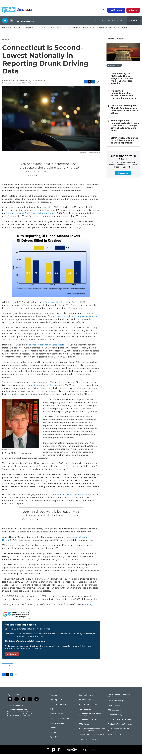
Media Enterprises (57, 723)
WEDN (14, 711)
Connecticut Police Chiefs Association (70, 494)
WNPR (17, 713)
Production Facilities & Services (120, 724)
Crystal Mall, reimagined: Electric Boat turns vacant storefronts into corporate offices (125, 109)
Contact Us (54, 732)
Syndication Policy (115, 715)
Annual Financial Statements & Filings (120, 696)
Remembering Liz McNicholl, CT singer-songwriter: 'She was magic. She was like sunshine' (122, 78)
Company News (56, 700)
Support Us (54, 737)
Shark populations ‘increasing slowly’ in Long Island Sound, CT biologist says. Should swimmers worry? (125, 125)
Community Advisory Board (60, 718)
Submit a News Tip (86, 695)
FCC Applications (114, 710)
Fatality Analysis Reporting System (61, 302)
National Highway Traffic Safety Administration (29, 213)
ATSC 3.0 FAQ (25, 715)
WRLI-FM (29, 713)
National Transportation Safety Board (45, 345)
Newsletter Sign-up (86, 700)
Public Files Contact (13, 715)
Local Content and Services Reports (118, 729)
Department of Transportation (49, 385)
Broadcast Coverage (116, 701)
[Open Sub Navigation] (11, 27)
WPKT (23, 713)
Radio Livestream (86, 709)
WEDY (25, 711)
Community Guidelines (88, 719)
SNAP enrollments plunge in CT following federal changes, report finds (124, 140)
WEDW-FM (10, 713)
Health (5, 39)
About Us (53, 695)
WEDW (20, 711)
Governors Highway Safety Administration (76, 316)
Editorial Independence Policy (119, 719)
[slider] (15, 20)
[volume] (12, 20)
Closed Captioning (115, 705)
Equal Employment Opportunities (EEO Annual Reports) (92, 729)
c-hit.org (88, 604)
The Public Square (115, 735)
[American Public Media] (89, 749)
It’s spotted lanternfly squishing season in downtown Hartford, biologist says (123, 94)
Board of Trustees (56, 714)
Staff (51, 709)
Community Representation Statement (90, 714)
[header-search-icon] (104, 10)
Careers (53, 728)
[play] (5, 20)
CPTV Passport (84, 724)
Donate (134, 10)
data (84, 210)
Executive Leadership (58, 704)
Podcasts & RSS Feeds (88, 704)
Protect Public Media (108, 27)
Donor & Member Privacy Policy (91, 735)
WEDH (9, 711)
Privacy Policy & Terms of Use (90, 739)
